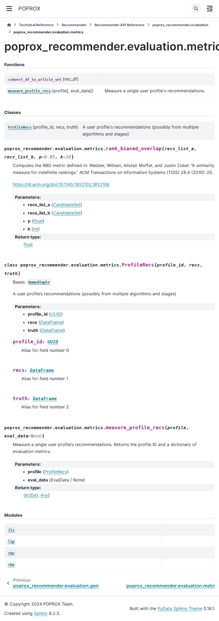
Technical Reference (36, 25)
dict (27, 495)
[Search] (196, 8)
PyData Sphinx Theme (180, 608)
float (28, 244)
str (35, 495)
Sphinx (41, 613)
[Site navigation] (9, 8)
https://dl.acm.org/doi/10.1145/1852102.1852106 (61, 184)
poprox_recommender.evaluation (180, 25)
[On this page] (210, 8)
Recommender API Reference (119, 25)
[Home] (9, 25)
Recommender (74, 25)
